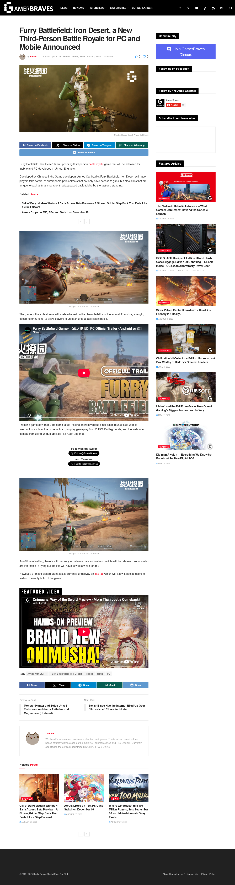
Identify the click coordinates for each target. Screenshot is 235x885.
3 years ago (49, 56)
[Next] (87, 221)
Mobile (89, 673)
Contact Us (192, 874)
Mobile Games (70, 56)
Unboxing (164, 250)
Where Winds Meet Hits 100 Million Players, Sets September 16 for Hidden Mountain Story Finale (128, 811)
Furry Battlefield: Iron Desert (66, 673)
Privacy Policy (208, 874)
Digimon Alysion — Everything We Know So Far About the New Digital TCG (184, 456)
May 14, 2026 (164, 463)
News (63, 7)
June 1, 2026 (164, 366)
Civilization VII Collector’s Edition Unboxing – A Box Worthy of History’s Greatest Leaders (185, 360)
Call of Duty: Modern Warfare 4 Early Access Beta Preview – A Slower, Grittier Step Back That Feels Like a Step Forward (84, 205)
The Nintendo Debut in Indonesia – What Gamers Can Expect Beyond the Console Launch (182, 210)
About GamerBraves (173, 874)
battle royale (96, 164)
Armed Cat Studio (37, 673)
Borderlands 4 (142, 7)
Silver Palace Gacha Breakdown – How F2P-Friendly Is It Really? (183, 312)
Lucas (33, 56)
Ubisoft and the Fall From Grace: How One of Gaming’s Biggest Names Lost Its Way (184, 408)
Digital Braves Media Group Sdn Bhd (50, 873)
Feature (164, 198)
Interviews (97, 7)
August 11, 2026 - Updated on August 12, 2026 (181, 270)
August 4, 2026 (165, 318)
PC (108, 673)
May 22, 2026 (164, 415)
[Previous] (80, 221)
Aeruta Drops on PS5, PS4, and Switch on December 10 (55, 212)
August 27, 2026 (29, 821)
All (60, 56)
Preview (27, 798)
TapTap (99, 574)
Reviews (78, 7)
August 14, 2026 (166, 218)
